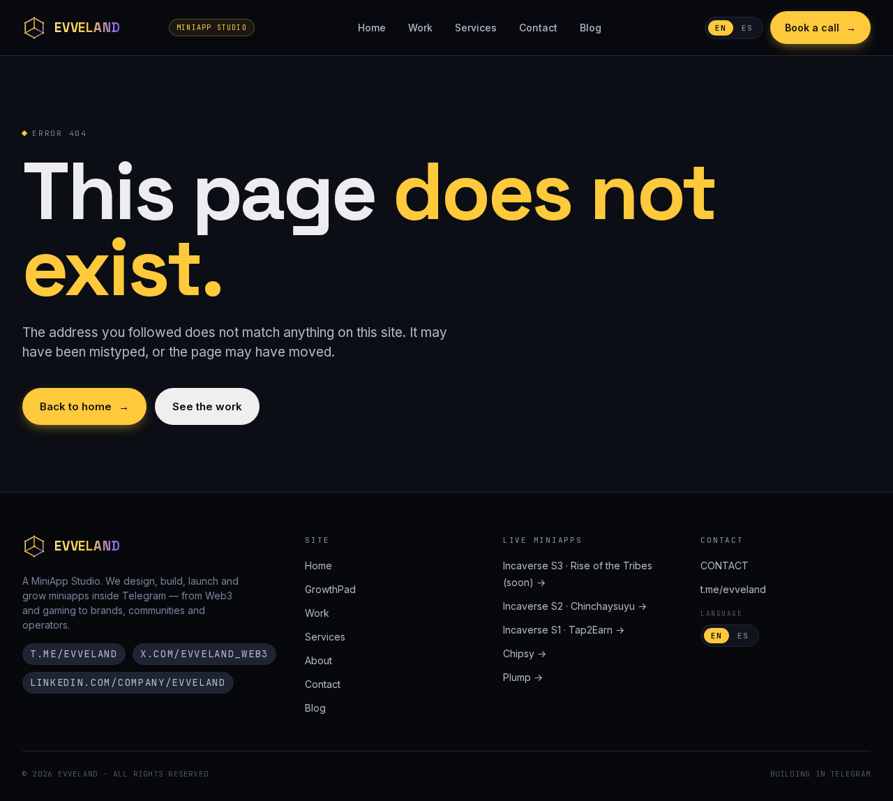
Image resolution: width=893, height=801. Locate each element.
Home (372, 27)
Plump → (523, 677)
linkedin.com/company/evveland (128, 682)
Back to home (84, 406)
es (747, 28)
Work (420, 27)
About (318, 660)
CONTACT (724, 565)
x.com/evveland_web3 (204, 653)
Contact (538, 27)
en (720, 28)
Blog (590, 27)
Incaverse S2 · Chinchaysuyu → (575, 606)
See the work (207, 406)
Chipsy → (524, 653)
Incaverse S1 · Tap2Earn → (563, 630)
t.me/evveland (74, 653)
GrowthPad (330, 589)
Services (476, 27)
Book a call (820, 27)
